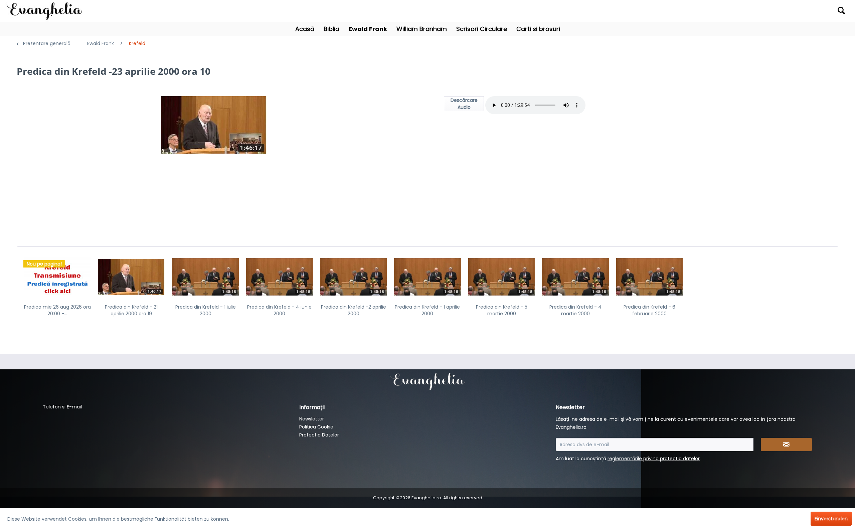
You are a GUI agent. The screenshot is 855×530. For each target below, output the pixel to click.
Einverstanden (831, 518)
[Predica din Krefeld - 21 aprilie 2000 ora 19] (131, 276)
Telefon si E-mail (62, 406)
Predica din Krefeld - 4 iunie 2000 (279, 310)
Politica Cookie (316, 426)
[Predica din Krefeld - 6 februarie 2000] (649, 276)
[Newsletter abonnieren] (786, 444)
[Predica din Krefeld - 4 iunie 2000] (279, 276)
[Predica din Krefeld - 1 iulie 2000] (205, 276)
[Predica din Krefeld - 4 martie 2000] (575, 276)
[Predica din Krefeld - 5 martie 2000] (501, 276)
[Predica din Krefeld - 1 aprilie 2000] (427, 276)
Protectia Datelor (319, 434)
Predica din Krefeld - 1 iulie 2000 (205, 310)
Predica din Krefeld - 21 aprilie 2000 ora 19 (131, 310)
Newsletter (311, 418)
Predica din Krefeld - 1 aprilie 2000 (427, 310)
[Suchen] (841, 10)
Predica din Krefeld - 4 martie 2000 (575, 310)
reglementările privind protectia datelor (654, 458)
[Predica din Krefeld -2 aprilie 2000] (353, 276)
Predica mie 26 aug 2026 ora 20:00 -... (57, 310)
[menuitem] (745, 11)
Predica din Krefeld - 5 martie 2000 (501, 310)
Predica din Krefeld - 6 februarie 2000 (649, 310)
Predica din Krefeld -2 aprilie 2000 (353, 310)
